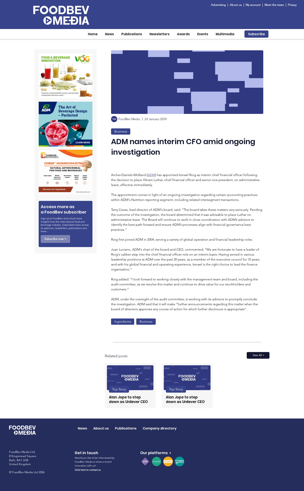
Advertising (219, 5)
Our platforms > (155, 452)
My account (253, 5)
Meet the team (275, 5)
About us (236, 5)
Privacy (292, 5)
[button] (109, 34)
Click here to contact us (88, 469)
